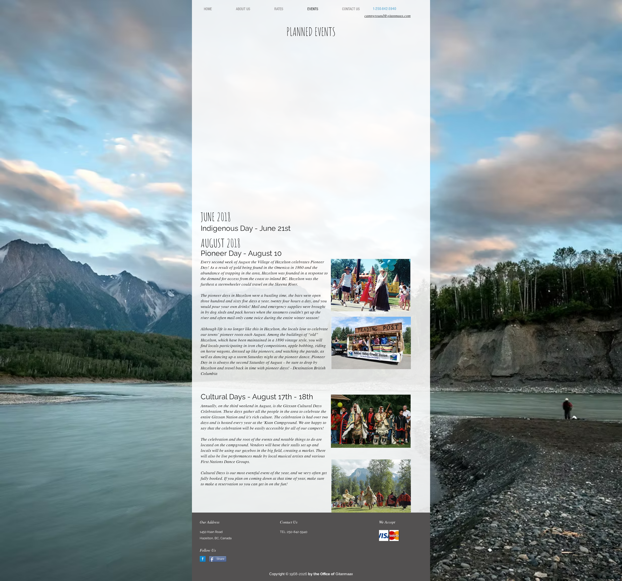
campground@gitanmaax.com (387, 15)
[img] (383, 535)
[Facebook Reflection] (203, 559)
